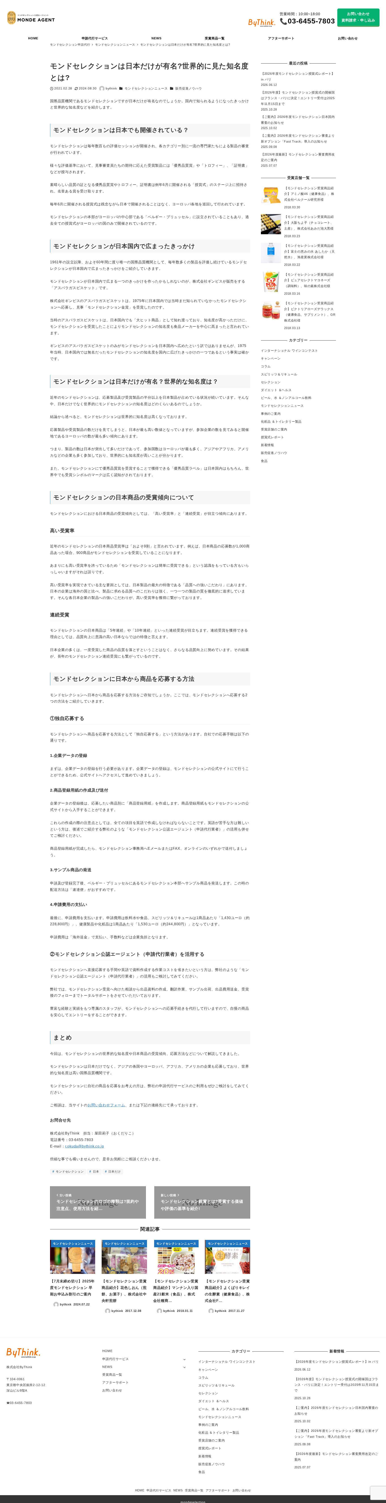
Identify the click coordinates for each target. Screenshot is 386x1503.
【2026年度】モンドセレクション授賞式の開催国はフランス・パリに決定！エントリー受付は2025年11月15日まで (298, 98)
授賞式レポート (272, 437)
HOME (107, 1351)
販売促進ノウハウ (188, 88)
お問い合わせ (112, 1390)
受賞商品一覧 (112, 1374)
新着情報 (267, 445)
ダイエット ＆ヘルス (276, 390)
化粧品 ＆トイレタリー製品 (281, 421)
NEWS (107, 1367)
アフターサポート (115, 1382)
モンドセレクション (69, 1171)
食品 (264, 461)
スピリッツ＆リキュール (279, 374)
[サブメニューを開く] (184, 1359)
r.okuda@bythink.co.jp (84, 1146)
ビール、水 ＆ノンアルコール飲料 (286, 398)
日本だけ (114, 1171)
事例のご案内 (271, 413)
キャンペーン (271, 358)
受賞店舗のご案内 (274, 429)
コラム (266, 366)
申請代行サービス (115, 1359)
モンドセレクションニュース (146, 88)
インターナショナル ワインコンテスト (289, 350)
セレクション (271, 382)
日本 (95, 1171)
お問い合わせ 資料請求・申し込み (358, 17)
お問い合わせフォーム (106, 1105)
